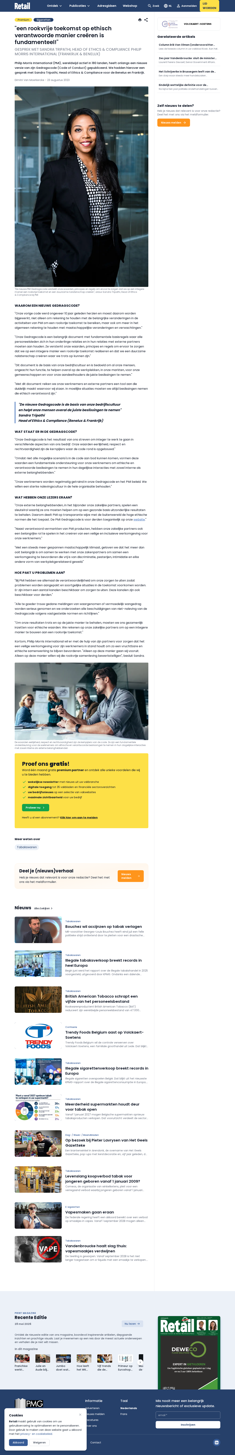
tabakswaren (27, 847)
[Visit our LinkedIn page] (216, 1442)
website (139, 519)
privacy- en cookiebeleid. (36, 1434)
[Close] (80, 1414)
